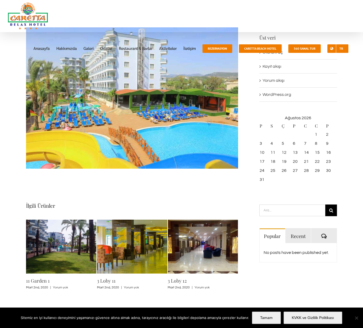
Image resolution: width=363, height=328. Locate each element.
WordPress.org (277, 94)
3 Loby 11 (106, 281)
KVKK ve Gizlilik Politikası (313, 318)
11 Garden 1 (38, 281)
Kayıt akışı (272, 66)
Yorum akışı (273, 80)
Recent (298, 236)
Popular (272, 236)
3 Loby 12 (177, 281)
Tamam (266, 318)
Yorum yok (60, 287)
